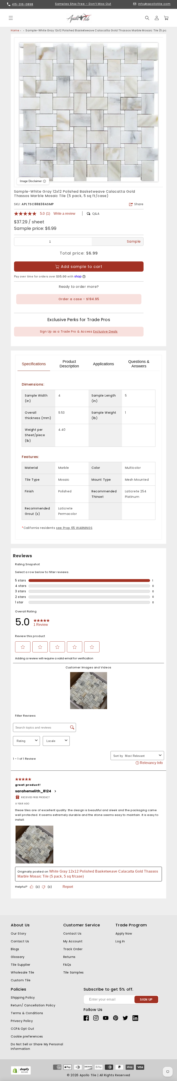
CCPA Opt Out (22, 1029)
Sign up (146, 999)
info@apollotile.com (154, 4)
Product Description (69, 363)
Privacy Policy (22, 1021)
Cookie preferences (27, 1036)
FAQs (67, 964)
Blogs (15, 949)
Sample (134, 241)
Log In (120, 941)
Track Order (73, 949)
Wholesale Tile (22, 972)
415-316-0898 (22, 4)
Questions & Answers (138, 363)
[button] (147, 18)
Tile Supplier (20, 964)
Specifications (34, 364)
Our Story (18, 933)
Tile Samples (73, 972)
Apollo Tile (88, 1075)
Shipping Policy (23, 997)
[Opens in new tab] (21, 1074)
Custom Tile (21, 980)
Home (15, 30)
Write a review (64, 213)
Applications (103, 364)
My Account (73, 941)
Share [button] (139, 204)
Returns (69, 957)
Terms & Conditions (27, 1013)
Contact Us (20, 941)
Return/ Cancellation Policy (33, 1005)
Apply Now (123, 933)
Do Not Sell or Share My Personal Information (37, 1046)
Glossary (18, 957)
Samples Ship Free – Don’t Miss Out (83, 4)
